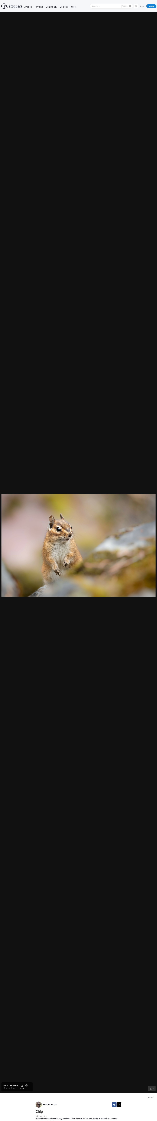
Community (51, 6)
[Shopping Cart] (136, 6)
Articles (28, 6)
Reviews (39, 6)
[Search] (130, 6)
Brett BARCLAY (50, 1104)
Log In (142, 6)
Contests (64, 6)
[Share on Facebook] (114, 1104)
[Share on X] (119, 1104)
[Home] (11, 6)
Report (151, 1097)
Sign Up (151, 6)
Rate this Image (10, 1085)
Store (74, 6)
